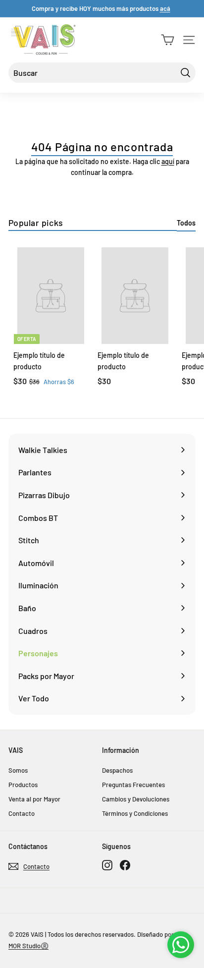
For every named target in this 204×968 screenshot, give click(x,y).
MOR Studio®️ (28, 946)
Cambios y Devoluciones (135, 799)
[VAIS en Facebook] (125, 864)
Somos (18, 770)
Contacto (21, 813)
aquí (167, 161)
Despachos (117, 770)
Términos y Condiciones (135, 813)
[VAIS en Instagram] (107, 864)
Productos (23, 785)
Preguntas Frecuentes (133, 785)
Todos (186, 223)
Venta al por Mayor (34, 799)
